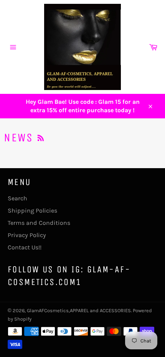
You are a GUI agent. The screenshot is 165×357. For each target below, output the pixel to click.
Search (17, 198)
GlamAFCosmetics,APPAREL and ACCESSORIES (79, 310)
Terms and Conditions (39, 222)
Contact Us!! (24, 247)
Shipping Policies (32, 210)
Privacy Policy (27, 235)
